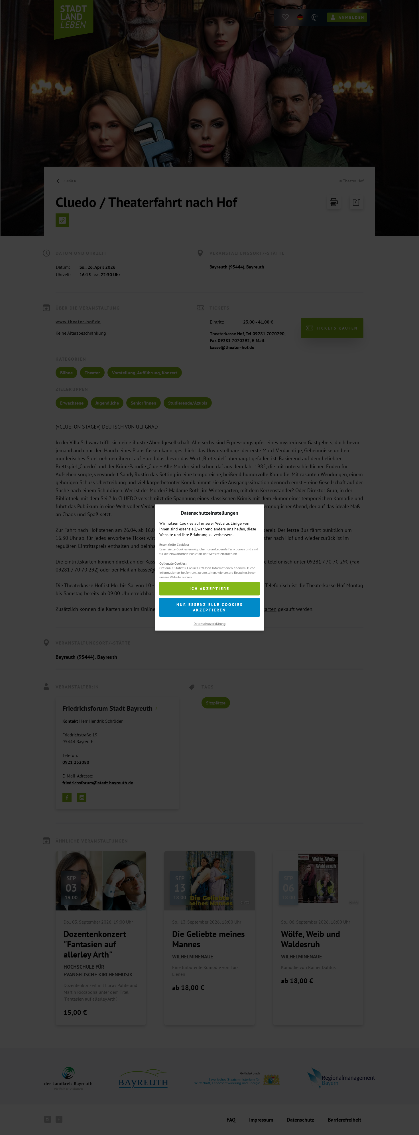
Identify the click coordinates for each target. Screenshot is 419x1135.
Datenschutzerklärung (209, 623)
